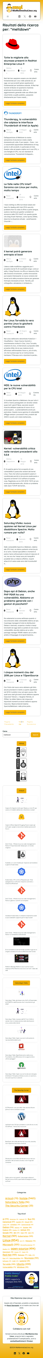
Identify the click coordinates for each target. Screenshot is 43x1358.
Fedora (7, 1230)
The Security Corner (21, 1090)
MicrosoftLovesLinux (27, 1245)
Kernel (10, 1236)
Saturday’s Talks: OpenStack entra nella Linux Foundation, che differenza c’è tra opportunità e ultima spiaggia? (20, 1057)
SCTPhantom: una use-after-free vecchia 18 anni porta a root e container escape (20, 1108)
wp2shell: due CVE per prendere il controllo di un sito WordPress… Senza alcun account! (21, 1125)
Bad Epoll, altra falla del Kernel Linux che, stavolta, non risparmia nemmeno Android (20, 1142)
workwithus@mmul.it (18, 1341)
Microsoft (11, 1244)
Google (8, 1233)
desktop (18, 1227)
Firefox (16, 1230)
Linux (11, 1240)
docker (27, 1227)
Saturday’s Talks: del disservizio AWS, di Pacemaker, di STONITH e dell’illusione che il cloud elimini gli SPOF (21, 1002)
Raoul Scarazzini (13, 1305)
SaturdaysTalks (16, 1258)
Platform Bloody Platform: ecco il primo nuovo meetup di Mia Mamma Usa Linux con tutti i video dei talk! (21, 968)
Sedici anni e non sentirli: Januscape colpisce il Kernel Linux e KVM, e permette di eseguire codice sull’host (20, 1179)
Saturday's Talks (17, 1201)
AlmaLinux (14, 1219)
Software (7, 1261)
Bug (31, 1219)
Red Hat (10, 1254)
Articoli (21, 791)
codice (6, 1224)
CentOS (20, 1222)
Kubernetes (25, 1236)
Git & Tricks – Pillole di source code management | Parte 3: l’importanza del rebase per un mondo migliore (20, 846)
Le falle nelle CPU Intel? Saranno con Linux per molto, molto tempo (21, 187)
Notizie (27, 1198)
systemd (25, 1261)
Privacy (29, 1341)
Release (22, 1255)
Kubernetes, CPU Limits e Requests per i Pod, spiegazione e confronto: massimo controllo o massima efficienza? (19, 881)
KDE (31, 1233)
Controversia (27, 1224)
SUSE (15, 1261)
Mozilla (6, 1249)
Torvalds (9, 1264)
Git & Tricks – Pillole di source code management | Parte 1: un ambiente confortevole (20, 933)
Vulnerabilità (9, 1267)
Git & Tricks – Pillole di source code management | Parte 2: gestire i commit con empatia (20, 899)
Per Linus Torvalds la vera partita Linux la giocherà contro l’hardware (19, 323)
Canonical (9, 1222)
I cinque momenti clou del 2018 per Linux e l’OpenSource (21, 674)
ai (6, 1219)
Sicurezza (31, 1258)
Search (35, 735)
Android (23, 1219)
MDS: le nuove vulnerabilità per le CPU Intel (20, 387)
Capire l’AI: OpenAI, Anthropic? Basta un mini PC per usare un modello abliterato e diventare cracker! (21, 809)
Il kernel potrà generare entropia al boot (18, 253)
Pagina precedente (9, 723)
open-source (23, 1248)
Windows (22, 1267)
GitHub (21, 743)
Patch (25, 1252)
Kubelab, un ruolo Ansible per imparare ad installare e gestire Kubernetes (21, 864)
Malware (30, 1241)
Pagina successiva (31, 723)
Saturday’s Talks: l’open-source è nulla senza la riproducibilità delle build (19, 1039)
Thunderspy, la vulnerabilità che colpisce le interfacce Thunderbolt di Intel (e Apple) (21, 122)
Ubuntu (24, 1264)
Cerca (5, 731)
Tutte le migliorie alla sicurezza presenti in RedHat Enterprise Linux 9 (20, 60)
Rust (5, 1258)
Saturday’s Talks (21, 983)
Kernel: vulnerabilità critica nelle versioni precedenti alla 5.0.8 (20, 451)
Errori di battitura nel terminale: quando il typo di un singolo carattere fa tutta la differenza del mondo (21, 950)
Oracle (17, 1252)
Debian (8, 1227)
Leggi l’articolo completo (16, 104)
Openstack (8, 1252)
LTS (22, 1241)
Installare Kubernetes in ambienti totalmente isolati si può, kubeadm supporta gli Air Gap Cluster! (21, 916)
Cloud (28, 1222)
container (15, 1224)
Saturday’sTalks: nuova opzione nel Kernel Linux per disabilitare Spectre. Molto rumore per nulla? (20, 528)
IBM (17, 1233)
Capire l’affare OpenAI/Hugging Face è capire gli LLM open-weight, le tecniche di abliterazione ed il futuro (20, 827)
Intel (24, 1233)
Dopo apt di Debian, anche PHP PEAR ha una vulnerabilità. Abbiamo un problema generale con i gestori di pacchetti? (19, 597)
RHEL (31, 1255)
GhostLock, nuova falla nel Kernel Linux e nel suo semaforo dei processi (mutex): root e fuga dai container (20, 1160)
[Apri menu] (7, 16)
